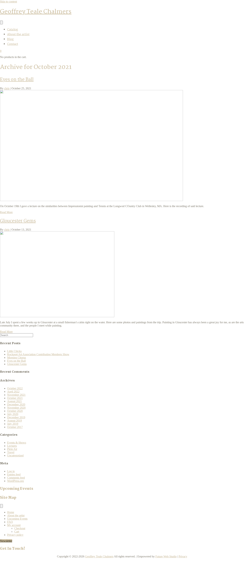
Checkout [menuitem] (19, 528)
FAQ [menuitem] (10, 521)
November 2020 (16, 407)
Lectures (12, 445)
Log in (11, 471)
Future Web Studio (166, 556)
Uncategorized (15, 455)
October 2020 (15, 410)
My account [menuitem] (14, 525)
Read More (6, 212)
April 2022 (13, 391)
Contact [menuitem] (12, 44)
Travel (10, 452)
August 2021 (14, 401)
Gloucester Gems (18, 221)
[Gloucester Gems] (57, 316)
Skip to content (8, 1)
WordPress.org (15, 480)
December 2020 (16, 404)
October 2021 (15, 398)
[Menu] (1, 22)
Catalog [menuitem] (12, 29)
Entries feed (14, 474)
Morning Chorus (16, 357)
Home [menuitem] (10, 512)
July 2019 (12, 423)
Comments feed (16, 477)
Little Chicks (14, 351)
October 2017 (15, 427)
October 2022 (15, 388)
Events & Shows (16, 442)
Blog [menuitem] (10, 39)
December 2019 (16, 417)
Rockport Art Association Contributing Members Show (38, 354)
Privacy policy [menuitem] (15, 534)
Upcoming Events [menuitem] (17, 518)
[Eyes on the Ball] (91, 200)
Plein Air (12, 449)
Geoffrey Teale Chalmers (99, 556)
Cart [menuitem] (16, 531)
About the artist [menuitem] (18, 34)
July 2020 (12, 414)
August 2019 (14, 420)
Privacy (183, 556)
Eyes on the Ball (17, 79)
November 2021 (16, 394)
